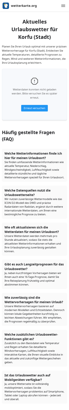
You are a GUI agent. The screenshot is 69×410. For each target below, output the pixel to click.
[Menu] (63, 5)
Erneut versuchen (34, 108)
